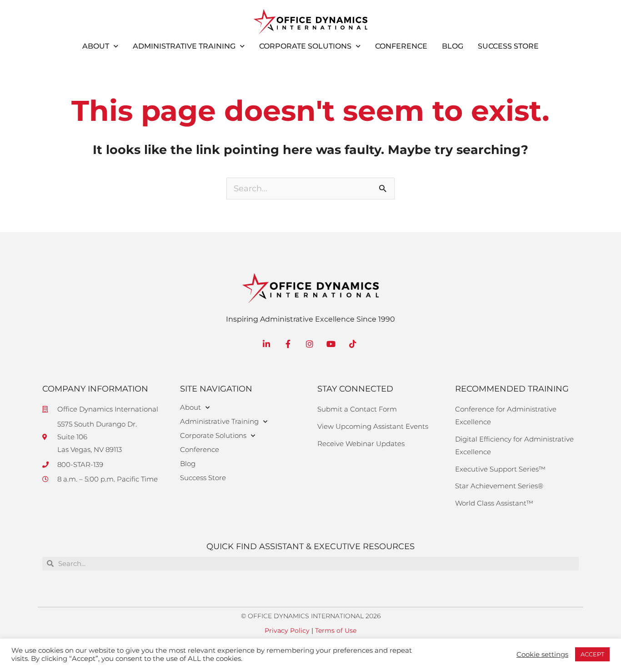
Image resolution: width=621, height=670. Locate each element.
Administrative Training (184, 46)
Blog (452, 46)
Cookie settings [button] (542, 654)
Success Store (508, 46)
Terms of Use (335, 630)
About (95, 46)
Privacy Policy (287, 630)
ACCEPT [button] (592, 654)
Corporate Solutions (305, 46)
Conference (401, 46)
